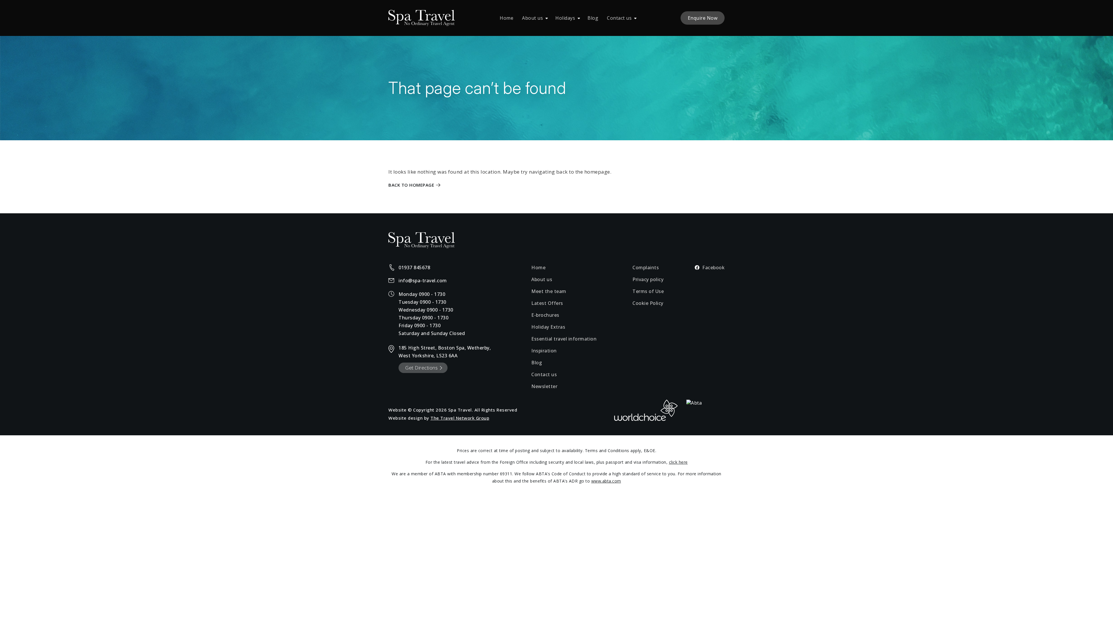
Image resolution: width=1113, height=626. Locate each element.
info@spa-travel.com (423, 280)
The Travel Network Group (459, 418)
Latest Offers (547, 303)
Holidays (565, 18)
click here (678, 462)
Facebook (713, 267)
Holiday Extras (548, 327)
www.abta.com (606, 481)
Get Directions (421, 367)
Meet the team (548, 291)
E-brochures (545, 315)
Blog (593, 18)
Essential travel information (563, 339)
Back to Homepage (411, 185)
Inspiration (544, 350)
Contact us (619, 18)
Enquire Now (703, 18)
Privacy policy (647, 279)
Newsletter (544, 386)
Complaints (645, 267)
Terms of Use (648, 291)
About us (532, 18)
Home (506, 18)
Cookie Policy (647, 303)
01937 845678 (414, 267)
